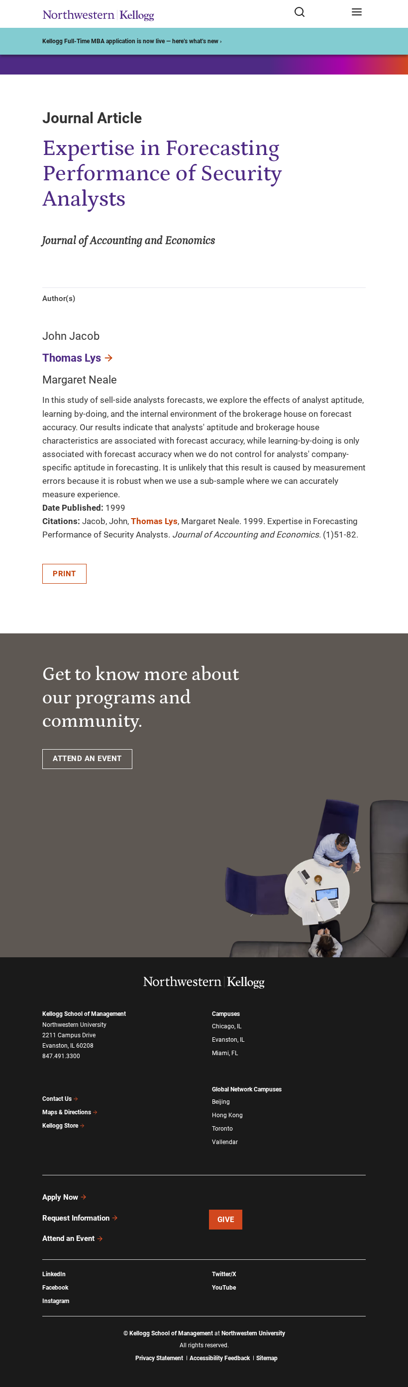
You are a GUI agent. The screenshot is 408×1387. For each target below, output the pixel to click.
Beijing (221, 1101)
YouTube (224, 1287)
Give (225, 1219)
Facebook (55, 1287)
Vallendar (225, 1142)
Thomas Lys (71, 358)
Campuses (226, 1013)
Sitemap (267, 1358)
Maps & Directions (66, 1112)
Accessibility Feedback (220, 1358)
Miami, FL (225, 1053)
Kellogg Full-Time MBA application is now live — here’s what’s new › (132, 41)
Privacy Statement (159, 1358)
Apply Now (60, 1197)
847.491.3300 (61, 1056)
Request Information (75, 1218)
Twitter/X (224, 1274)
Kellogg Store (60, 1125)
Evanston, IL (228, 1039)
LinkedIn (54, 1274)
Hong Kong (227, 1115)
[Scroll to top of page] (391, 1335)
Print (64, 573)
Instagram (55, 1301)
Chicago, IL (226, 1026)
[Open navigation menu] (357, 12)
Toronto (222, 1128)
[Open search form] (319, 12)
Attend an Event (68, 1238)
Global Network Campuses (247, 1089)
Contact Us (57, 1098)
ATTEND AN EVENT (87, 758)
